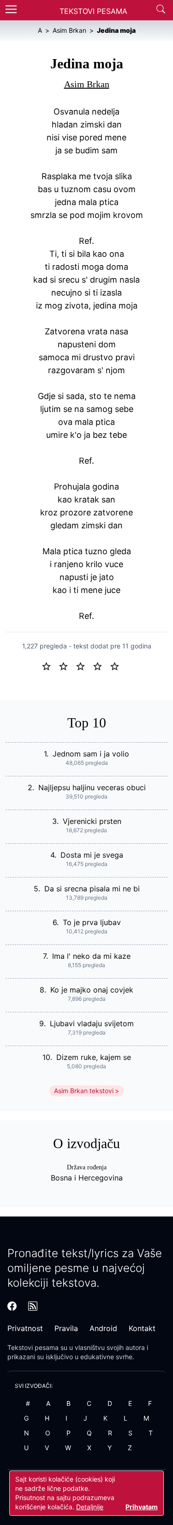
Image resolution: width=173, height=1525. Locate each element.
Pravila (66, 1328)
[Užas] (50, 665)
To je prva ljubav (92, 922)
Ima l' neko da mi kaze (91, 956)
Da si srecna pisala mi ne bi (92, 888)
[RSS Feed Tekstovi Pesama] (32, 1306)
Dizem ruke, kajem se (93, 1057)
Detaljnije (89, 1507)
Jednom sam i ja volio (91, 753)
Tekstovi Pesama (93, 11)
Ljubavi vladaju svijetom (92, 1023)
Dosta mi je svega (91, 854)
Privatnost (25, 1328)
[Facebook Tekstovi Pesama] (12, 1306)
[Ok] (84, 665)
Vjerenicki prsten (92, 821)
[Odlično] (117, 665)
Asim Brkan (86, 84)
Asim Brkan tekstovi (83, 1091)
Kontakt (142, 1328)
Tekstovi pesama (33, 1347)
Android (103, 1328)
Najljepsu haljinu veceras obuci (92, 787)
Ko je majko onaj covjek (91, 989)
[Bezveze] (67, 665)
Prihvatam (141, 1507)
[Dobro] (101, 665)
